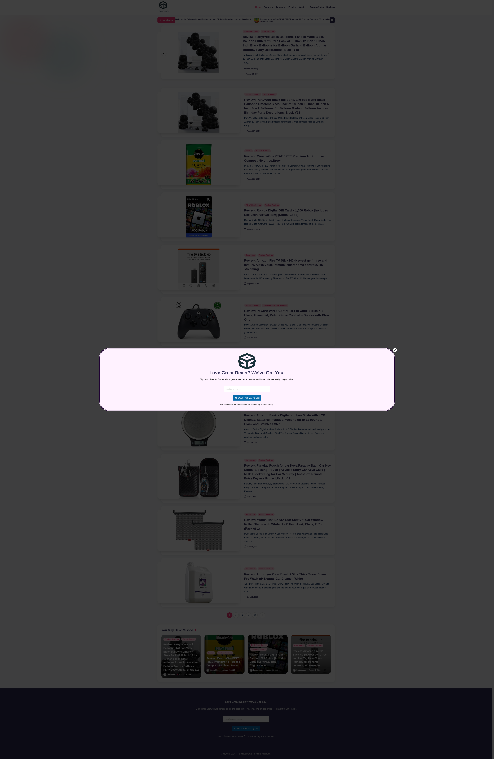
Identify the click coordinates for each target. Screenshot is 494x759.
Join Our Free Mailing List (247, 398)
